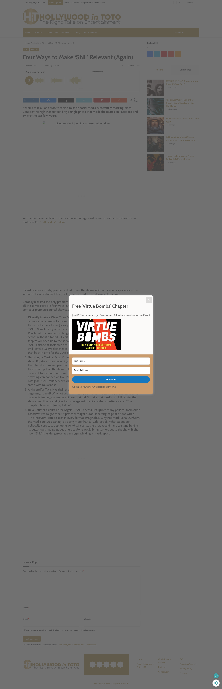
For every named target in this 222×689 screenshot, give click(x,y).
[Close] (149, 300)
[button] (111, 335)
